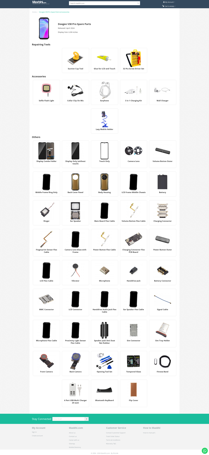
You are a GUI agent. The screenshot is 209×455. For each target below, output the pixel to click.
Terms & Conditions (113, 440)
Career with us (74, 440)
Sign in (34, 432)
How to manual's (149, 433)
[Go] (87, 419)
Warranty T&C (111, 444)
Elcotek (115, 453)
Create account (37, 436)
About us (72, 433)
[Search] (138, 3)
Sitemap (72, 444)
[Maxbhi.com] (41, 2)
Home (34, 12)
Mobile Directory (75, 447)
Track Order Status (112, 436)
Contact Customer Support (116, 433)
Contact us (73, 436)
